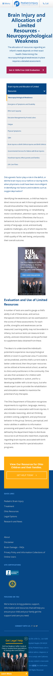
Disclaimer (9, 542)
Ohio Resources (11, 511)
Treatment (9, 506)
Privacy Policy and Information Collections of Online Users (24, 554)
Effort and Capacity (14, 111)
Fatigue (10, 124)
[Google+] (34, 626)
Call (46, 3)
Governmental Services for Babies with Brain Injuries (26, 151)
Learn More (6, 674)
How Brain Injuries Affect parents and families (24, 158)
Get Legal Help (14, 640)
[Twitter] (36, 626)
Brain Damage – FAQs (14, 547)
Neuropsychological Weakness (20, 98)
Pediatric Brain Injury (14, 501)
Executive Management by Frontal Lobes (22, 118)
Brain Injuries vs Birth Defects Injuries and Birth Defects (27, 144)
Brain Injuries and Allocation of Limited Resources (23, 88)
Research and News (13, 521)
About (7, 537)
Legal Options (10, 516)
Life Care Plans (13, 164)
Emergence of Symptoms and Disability (21, 104)
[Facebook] (32, 626)
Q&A (9, 138)
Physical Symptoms (14, 131)
